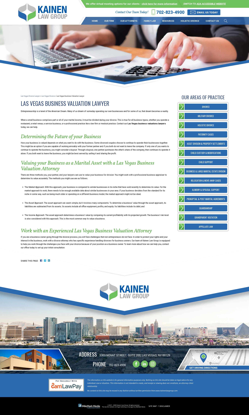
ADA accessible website (211, 3)
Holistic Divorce (190, 21)
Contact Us (212, 21)
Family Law (150, 21)
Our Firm (109, 21)
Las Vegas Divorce (48, 96)
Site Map (153, 406)
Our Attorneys (128, 21)
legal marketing (121, 407)
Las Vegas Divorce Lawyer (30, 96)
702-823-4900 (170, 12)
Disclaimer (165, 406)
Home (95, 21)
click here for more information (159, 3)
